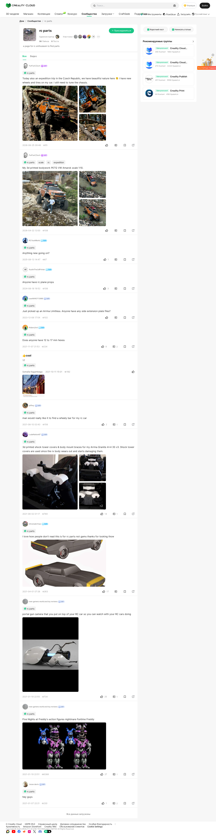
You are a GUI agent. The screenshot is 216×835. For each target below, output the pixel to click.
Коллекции (44, 13)
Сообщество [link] (34, 21)
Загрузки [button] (106, 13)
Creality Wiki (50, 826)
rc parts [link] (48, 21)
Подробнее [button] (140, 13)
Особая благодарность (100, 824)
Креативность (13, 826)
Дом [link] (21, 21)
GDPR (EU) (30, 824)
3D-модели (12, 13)
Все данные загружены (78, 814)
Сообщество (89, 13)
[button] (201, 14)
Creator (59, 13)
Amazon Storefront (32, 826)
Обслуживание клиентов (71, 826)
